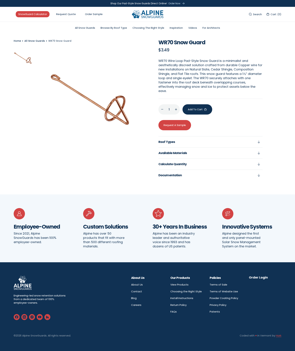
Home (17, 41)
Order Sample (94, 14)
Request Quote (66, 14)
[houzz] (47, 317)
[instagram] (32, 317)
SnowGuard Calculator (32, 14)
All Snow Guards (34, 41)
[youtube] (40, 317)
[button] (273, 14)
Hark (278, 335)
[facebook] (17, 317)
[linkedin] (24, 317)
